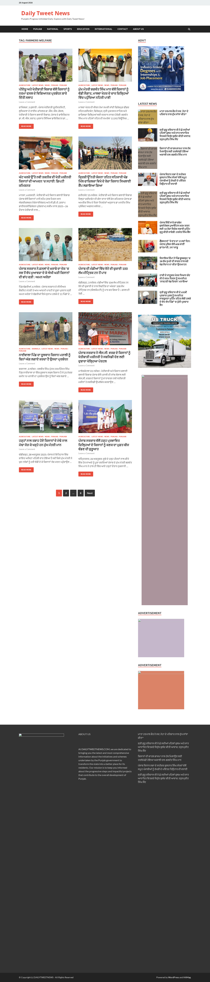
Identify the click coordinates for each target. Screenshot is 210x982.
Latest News (37, 85)
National (52, 29)
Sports (67, 29)
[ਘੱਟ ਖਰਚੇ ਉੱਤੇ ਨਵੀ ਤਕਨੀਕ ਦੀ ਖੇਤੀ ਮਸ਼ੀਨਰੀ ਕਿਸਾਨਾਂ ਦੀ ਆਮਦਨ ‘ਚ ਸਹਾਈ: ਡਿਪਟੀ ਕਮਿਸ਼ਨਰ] (45, 154)
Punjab (37, 29)
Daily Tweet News (45, 13)
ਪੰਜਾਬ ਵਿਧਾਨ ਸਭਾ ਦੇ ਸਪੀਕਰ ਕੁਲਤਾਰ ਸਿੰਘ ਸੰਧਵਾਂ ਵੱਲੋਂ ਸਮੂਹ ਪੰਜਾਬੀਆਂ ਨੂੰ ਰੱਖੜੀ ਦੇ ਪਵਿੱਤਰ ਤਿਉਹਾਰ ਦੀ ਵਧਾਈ (173, 179)
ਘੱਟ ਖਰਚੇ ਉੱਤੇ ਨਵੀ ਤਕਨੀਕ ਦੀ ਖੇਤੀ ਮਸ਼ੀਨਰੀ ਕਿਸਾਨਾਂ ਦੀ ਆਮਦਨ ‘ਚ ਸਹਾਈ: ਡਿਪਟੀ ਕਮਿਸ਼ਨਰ (45, 181)
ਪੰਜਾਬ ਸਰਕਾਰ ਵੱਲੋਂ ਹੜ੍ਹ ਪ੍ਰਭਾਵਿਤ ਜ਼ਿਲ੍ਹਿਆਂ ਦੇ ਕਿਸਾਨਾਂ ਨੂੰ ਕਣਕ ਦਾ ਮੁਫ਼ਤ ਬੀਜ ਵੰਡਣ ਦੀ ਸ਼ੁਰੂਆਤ (103, 445)
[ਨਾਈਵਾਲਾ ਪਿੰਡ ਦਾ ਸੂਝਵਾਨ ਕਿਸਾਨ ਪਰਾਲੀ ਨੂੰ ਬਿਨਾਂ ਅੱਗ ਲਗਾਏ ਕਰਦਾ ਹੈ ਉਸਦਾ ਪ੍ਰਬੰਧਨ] (45, 330)
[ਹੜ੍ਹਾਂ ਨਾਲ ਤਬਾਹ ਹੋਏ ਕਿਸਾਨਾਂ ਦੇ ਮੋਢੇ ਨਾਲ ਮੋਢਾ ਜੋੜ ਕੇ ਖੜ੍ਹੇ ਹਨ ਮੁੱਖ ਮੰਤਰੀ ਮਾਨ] (45, 417)
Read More (25, 125)
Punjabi (63, 85)
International (103, 29)
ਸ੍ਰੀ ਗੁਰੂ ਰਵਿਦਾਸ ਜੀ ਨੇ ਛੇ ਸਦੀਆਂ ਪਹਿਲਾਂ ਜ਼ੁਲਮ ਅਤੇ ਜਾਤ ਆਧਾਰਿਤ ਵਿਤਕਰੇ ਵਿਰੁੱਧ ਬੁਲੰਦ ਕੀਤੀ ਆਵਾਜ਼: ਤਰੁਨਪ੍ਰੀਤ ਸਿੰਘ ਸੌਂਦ (175, 134)
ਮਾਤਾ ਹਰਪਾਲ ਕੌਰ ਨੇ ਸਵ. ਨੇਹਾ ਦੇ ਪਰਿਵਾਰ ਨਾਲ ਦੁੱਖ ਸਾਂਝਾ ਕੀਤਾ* (174, 113)
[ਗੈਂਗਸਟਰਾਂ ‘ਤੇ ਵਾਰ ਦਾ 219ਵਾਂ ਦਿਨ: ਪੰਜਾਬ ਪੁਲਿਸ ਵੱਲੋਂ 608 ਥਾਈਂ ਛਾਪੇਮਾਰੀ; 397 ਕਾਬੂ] (147, 241)
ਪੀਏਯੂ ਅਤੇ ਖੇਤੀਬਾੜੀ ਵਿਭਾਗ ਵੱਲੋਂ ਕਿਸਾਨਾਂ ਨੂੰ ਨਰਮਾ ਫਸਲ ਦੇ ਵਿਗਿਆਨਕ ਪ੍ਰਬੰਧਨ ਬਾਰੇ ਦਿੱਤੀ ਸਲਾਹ (44, 93)
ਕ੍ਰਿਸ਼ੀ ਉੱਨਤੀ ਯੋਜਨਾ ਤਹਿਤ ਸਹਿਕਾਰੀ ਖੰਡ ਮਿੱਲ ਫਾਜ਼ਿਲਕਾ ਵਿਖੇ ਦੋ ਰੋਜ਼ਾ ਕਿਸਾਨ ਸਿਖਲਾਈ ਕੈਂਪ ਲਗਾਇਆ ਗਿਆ (104, 181)
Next (90, 493)
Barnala (36, 349)
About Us (138, 29)
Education (83, 29)
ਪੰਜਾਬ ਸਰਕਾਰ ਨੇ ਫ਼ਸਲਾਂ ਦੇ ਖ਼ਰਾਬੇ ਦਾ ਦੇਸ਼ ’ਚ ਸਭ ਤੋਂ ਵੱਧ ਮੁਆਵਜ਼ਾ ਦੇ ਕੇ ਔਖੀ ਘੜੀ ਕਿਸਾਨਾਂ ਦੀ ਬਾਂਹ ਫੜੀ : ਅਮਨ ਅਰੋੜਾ (44, 273)
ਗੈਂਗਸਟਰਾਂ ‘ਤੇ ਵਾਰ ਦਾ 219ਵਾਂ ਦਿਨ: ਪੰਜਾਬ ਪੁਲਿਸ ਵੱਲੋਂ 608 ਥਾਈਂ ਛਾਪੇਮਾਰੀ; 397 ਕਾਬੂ (175, 244)
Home (25, 29)
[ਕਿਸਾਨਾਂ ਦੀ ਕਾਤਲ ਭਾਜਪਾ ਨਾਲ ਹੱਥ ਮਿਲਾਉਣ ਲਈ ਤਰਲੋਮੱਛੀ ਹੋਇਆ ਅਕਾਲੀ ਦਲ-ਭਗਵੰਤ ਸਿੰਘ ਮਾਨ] (147, 148)
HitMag (187, 977)
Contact (122, 29)
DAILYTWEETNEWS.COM (95, 749)
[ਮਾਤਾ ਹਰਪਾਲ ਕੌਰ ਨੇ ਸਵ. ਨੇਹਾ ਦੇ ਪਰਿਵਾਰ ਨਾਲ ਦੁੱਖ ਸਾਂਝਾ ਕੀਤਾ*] (147, 111)
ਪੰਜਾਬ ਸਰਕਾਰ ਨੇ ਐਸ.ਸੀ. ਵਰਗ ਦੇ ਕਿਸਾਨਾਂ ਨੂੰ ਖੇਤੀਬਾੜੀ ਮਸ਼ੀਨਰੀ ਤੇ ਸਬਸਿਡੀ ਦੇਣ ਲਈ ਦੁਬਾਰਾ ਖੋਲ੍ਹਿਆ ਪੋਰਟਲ (104, 357)
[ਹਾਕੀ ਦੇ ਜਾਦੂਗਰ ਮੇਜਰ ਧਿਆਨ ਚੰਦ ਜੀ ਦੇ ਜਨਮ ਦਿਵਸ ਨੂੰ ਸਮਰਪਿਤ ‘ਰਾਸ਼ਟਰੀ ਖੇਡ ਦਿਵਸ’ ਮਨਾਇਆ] (147, 275)
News (47, 85)
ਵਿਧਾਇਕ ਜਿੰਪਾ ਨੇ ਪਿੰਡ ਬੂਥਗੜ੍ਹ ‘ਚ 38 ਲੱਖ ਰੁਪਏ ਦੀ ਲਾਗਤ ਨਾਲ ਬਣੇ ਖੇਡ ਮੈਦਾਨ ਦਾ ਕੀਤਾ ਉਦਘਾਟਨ (175, 261)
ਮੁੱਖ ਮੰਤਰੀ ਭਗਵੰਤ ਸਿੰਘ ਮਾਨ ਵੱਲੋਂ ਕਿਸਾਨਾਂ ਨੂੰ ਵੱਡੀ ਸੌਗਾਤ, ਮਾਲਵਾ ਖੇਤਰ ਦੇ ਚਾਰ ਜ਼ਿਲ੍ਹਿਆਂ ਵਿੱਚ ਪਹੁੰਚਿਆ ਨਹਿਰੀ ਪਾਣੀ (103, 93)
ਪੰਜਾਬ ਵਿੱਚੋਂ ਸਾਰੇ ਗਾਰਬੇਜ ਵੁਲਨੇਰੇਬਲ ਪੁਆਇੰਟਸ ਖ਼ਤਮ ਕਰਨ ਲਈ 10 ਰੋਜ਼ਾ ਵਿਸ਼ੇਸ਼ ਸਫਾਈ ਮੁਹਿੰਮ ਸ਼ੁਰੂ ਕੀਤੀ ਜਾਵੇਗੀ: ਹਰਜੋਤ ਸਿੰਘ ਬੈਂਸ (175, 227)
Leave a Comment (27, 102)
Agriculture (24, 85)
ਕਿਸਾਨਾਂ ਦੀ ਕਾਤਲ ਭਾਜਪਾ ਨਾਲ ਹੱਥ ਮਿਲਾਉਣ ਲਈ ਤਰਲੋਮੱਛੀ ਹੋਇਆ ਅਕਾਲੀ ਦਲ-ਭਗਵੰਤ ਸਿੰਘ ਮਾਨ (175, 151)
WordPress (173, 977)
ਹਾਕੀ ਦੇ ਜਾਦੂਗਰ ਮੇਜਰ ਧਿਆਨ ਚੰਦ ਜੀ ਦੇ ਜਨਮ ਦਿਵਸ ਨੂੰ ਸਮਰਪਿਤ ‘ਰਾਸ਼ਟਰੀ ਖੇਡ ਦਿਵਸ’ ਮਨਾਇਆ (175, 278)
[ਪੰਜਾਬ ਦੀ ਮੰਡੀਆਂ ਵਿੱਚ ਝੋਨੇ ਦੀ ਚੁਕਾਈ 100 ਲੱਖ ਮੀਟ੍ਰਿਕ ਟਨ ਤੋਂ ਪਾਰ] (105, 246)
